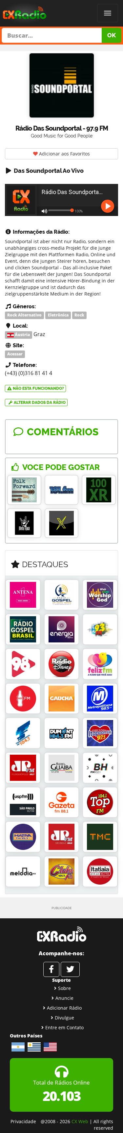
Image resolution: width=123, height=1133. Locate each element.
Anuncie (64, 998)
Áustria (22, 334)
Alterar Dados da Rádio (39, 402)
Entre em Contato (64, 1027)
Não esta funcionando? (38, 388)
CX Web (80, 1121)
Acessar (15, 354)
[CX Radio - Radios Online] (61, 934)
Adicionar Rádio (64, 1008)
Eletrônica (58, 315)
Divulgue (64, 1018)
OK (111, 35)
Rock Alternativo (24, 315)
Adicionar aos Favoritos (64, 154)
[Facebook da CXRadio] (51, 969)
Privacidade (23, 1121)
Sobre (64, 988)
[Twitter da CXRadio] (70, 969)
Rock (79, 315)
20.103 (61, 1096)
